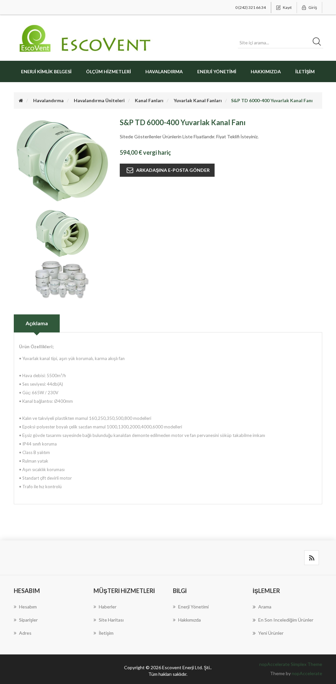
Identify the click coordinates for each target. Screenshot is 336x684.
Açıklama (37, 323)
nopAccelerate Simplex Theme (290, 664)
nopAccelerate (307, 673)
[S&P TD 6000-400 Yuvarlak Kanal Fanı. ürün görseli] (62, 233)
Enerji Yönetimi (216, 71)
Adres (25, 633)
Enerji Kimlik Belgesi (46, 71)
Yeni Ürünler (271, 633)
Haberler (107, 606)
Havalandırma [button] (164, 71)
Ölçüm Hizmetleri (108, 71)
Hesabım (28, 606)
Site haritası (111, 620)
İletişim (305, 71)
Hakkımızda (266, 71)
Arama (264, 606)
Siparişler (28, 620)
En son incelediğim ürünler (285, 620)
